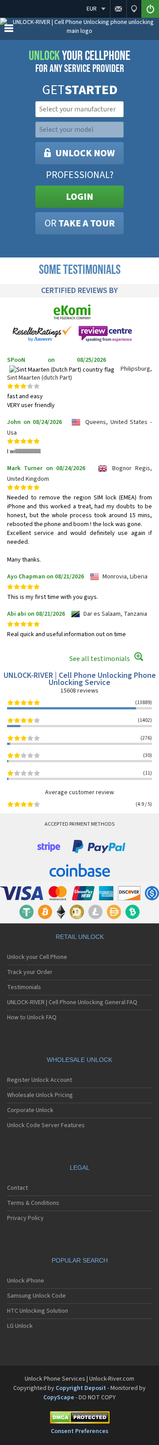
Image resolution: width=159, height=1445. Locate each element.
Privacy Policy (25, 1218)
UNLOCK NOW (85, 153)
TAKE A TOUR (80, 223)
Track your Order (30, 972)
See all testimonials (99, 659)
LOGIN (79, 197)
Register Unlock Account (39, 1080)
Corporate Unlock (30, 1110)
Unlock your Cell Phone (37, 957)
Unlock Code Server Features (46, 1125)
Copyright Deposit (81, 1388)
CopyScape (58, 1397)
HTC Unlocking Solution (37, 1310)
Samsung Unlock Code (36, 1295)
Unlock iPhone (25, 1280)
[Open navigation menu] (8, 30)
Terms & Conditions (33, 1203)
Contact (17, 1188)
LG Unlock (20, 1326)
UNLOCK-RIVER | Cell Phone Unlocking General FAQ (72, 1002)
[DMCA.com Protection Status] (79, 1419)
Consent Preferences (79, 1431)
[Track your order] (133, 9)
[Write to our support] (118, 9)
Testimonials (24, 987)
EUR (92, 8)
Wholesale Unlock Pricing (40, 1095)
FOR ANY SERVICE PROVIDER (79, 62)
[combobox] (78, 109)
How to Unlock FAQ (32, 1017)
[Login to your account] (150, 9)
